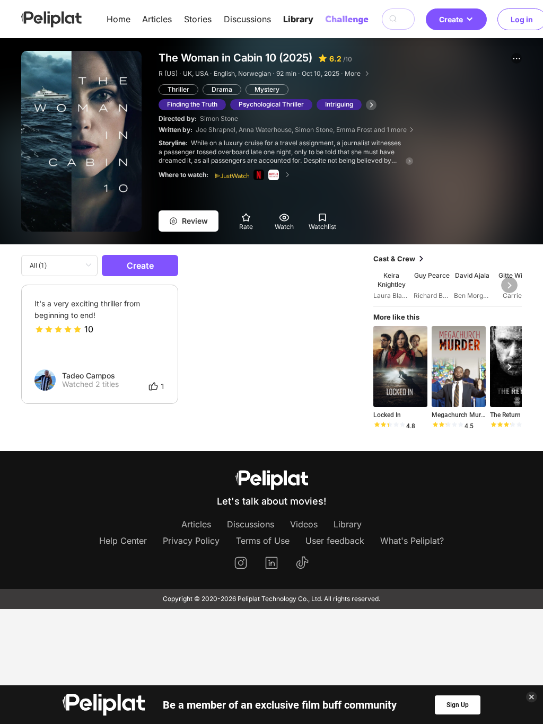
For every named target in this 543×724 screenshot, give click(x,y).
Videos (304, 524)
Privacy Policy (191, 540)
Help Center (123, 540)
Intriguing (339, 104)
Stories (198, 19)
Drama (222, 89)
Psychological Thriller (271, 104)
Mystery (267, 89)
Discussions (247, 19)
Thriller (178, 89)
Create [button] (451, 19)
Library (298, 19)
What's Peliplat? (412, 540)
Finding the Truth (192, 104)
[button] (516, 58)
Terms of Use (263, 540)
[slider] (58, 329)
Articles (157, 19)
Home (118, 19)
